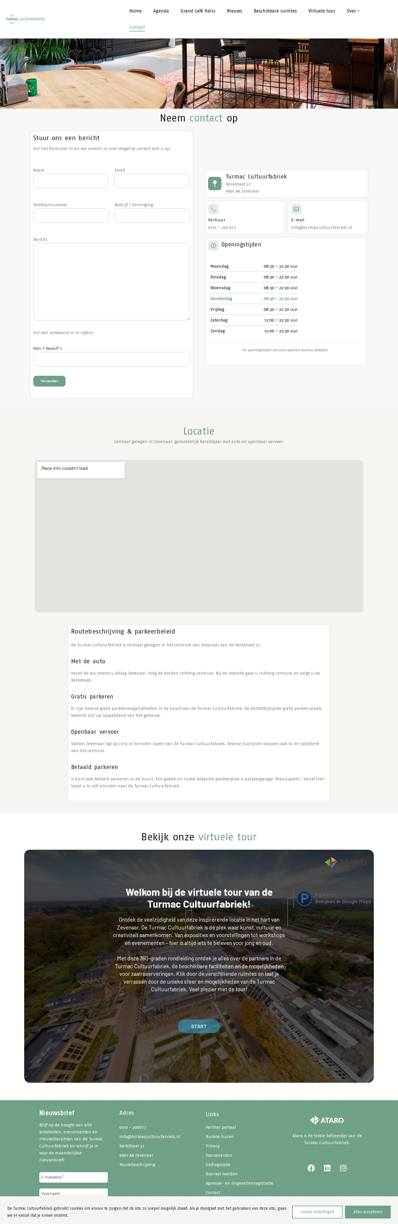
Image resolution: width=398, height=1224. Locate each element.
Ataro (298, 1135)
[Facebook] (311, 1167)
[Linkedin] (327, 1167)
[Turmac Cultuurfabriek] (327, 1121)
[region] (199, 1210)
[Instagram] (343, 1167)
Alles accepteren (367, 1211)
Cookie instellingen (317, 1211)
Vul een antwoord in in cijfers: (63, 332)
